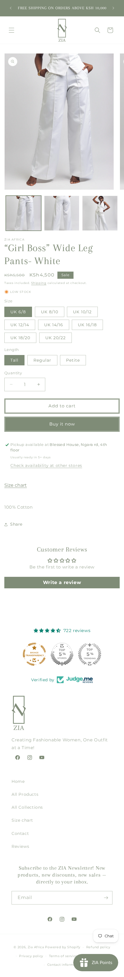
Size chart (15, 485)
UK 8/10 (49, 311)
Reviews (20, 846)
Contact (20, 833)
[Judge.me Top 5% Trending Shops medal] (89, 654)
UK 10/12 (82, 311)
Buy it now (62, 424)
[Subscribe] (105, 898)
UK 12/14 (19, 324)
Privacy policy (31, 956)
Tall (14, 360)
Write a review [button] (62, 582)
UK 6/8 (18, 311)
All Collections (27, 807)
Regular (42, 360)
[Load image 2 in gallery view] (62, 213)
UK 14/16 (53, 324)
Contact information (64, 965)
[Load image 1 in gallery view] (23, 213)
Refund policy (98, 947)
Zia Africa (36, 947)
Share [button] (16, 524)
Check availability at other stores (46, 465)
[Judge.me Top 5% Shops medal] (62, 654)
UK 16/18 (87, 324)
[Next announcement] (113, 8)
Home (18, 781)
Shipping (38, 283)
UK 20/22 (55, 337)
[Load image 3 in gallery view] (100, 213)
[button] (11, 30)
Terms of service (63, 956)
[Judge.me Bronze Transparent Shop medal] (34, 654)
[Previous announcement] (10, 8)
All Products (25, 794)
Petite (73, 360)
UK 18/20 (20, 337)
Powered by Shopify (62, 947)
